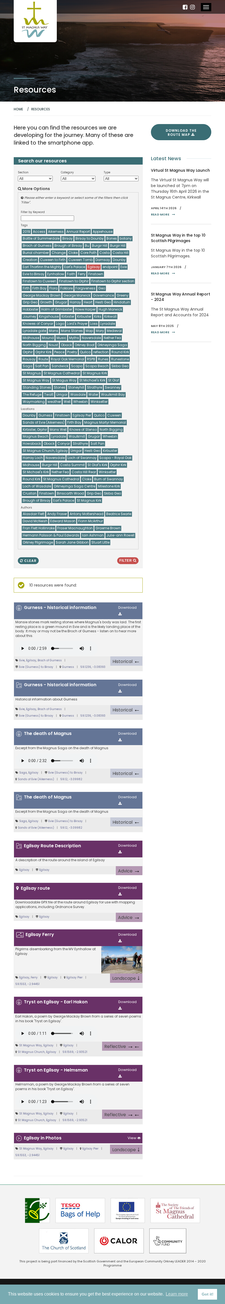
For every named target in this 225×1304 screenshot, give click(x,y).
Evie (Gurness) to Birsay (36, 667)
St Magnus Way (30, 1045)
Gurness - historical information (60, 607)
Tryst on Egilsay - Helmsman (56, 1070)
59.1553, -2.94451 (27, 984)
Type (107, 172)
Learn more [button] (177, 1294)
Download (127, 607)
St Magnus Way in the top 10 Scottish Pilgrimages (178, 237)
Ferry (34, 977)
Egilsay (31, 660)
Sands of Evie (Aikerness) (36, 779)
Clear (29, 560)
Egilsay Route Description (52, 846)
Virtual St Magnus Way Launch (180, 170)
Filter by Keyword (33, 212)
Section (23, 172)
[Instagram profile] (192, 7)
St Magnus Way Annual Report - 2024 (180, 296)
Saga (23, 773)
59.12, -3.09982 (71, 779)
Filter (126, 560)
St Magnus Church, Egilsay (37, 1052)
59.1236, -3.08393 (92, 667)
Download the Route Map (181, 132)
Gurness (68, 667)
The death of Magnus (48, 733)
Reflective (122, 1046)
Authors (26, 507)
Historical (126, 660)
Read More (160, 214)
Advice (129, 870)
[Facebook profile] (185, 7)
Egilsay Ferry (40, 934)
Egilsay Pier (74, 977)
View (132, 1138)
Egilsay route (35, 888)
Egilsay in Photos (42, 1138)
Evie (22, 660)
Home (18, 109)
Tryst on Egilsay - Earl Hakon (56, 1002)
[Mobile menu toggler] (206, 7)
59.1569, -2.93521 (75, 1052)
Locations (28, 409)
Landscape (126, 977)
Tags (24, 225)
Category (67, 172)
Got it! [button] (207, 1294)
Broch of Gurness (50, 660)
